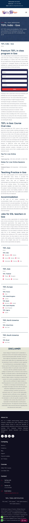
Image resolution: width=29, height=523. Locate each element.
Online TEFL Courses (6, 468)
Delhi (18, 258)
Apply (14, 89)
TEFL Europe (8, 287)
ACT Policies (4, 458)
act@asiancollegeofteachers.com (11, 492)
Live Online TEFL (5, 470)
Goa (21, 261)
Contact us (3, 448)
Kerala (6, 258)
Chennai (15, 261)
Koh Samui (15, 279)
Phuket (6, 276)
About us (3, 445)
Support (3, 453)
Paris (6, 294)
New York (7, 327)
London (6, 298)
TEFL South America (11, 335)
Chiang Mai (7, 279)
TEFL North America (11, 320)
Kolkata (14, 255)
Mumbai (12, 258)
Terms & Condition (5, 456)
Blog (2, 450)
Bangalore (7, 255)
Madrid (14, 303)
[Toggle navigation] (26, 12)
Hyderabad (7, 261)
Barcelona (7, 303)
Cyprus (6, 312)
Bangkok (13, 276)
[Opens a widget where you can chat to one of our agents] (24, 520)
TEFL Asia (6, 248)
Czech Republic (8, 308)
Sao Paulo (7, 342)
